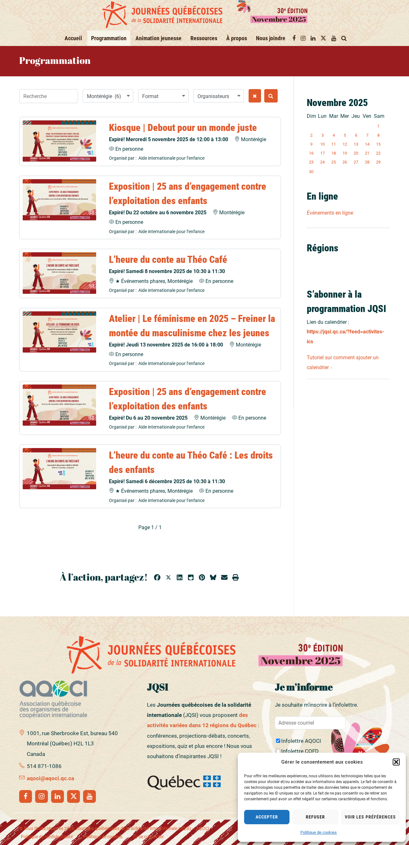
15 (378, 144)
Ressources (203, 38)
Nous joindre (270, 38)
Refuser (315, 816)
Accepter (267, 816)
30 (311, 171)
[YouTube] (89, 796)
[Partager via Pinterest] (202, 578)
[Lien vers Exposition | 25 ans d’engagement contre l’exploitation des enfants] (59, 199)
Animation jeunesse (158, 38)
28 (367, 162)
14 (367, 144)
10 (322, 144)
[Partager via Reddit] (191, 578)
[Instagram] (41, 796)
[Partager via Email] (224, 578)
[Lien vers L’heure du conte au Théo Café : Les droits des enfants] (59, 468)
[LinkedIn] (57, 796)
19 (345, 153)
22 (378, 153)
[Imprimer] (235, 578)
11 (333, 144)
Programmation (109, 38)
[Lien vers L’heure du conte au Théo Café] (59, 272)
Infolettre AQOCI (301, 741)
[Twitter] (73, 796)
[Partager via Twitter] (168, 578)
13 (356, 144)
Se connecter (150, 836)
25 (333, 162)
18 (333, 153)
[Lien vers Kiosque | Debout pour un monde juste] (59, 141)
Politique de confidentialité (47, 836)
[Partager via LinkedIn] (179, 578)
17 (322, 153)
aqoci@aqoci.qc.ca (50, 778)
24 (322, 162)
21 (367, 153)
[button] (396, 762)
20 (356, 153)
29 (378, 162)
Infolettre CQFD (300, 751)
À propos (236, 38)
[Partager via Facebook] (157, 578)
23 (311, 162)
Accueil (73, 38)
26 (345, 162)
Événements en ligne (330, 213)
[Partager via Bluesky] (213, 578)
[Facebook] (25, 796)
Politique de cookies (318, 832)
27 (356, 162)
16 (311, 153)
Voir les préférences (370, 816)
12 (345, 144)
